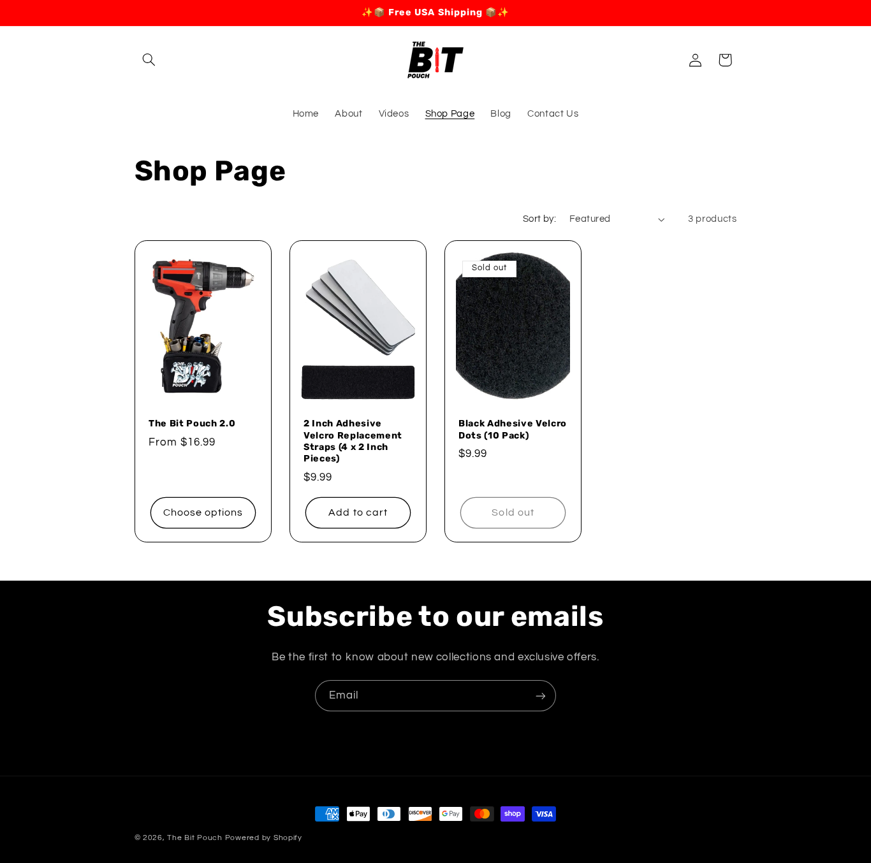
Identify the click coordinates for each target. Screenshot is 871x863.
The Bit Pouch (195, 837)
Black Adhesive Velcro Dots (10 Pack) (512, 429)
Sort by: (539, 219)
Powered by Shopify (263, 837)
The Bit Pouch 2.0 (192, 423)
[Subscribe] (540, 695)
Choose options (203, 512)
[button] (149, 60)
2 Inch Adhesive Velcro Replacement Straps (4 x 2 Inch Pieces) (353, 441)
